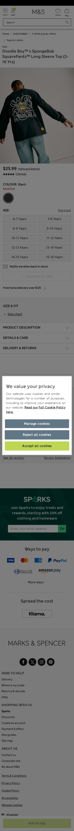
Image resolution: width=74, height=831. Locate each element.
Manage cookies (37, 424)
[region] (37, 415)
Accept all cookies (37, 446)
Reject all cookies (37, 435)
